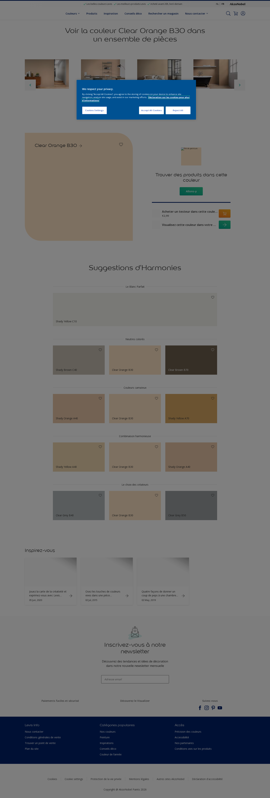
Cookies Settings (94, 110)
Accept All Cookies (151, 110)
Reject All (178, 110)
